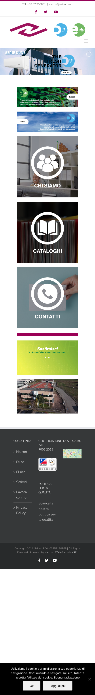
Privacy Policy (21, 510)
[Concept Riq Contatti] (47, 269)
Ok (32, 686)
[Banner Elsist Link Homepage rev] (47, 88)
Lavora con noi (21, 495)
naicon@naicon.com (61, 4)
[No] (89, 679)
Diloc (20, 462)
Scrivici (21, 482)
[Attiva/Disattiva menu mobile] (86, 41)
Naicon (21, 451)
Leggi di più (57, 686)
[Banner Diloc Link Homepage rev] (47, 113)
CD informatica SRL (66, 552)
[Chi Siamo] (47, 138)
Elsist (20, 472)
